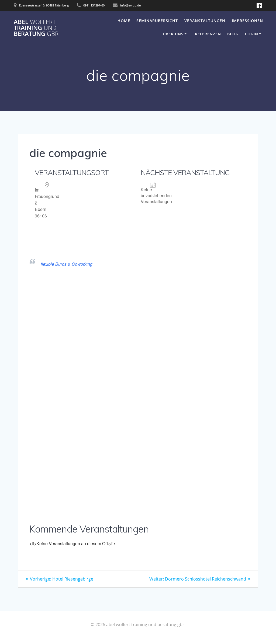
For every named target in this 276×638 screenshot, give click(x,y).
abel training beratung (36, 28)
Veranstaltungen (204, 20)
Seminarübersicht (157, 20)
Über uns (173, 33)
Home (124, 20)
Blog (233, 33)
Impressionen (247, 20)
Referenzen (208, 33)
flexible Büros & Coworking (66, 264)
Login (251, 33)
